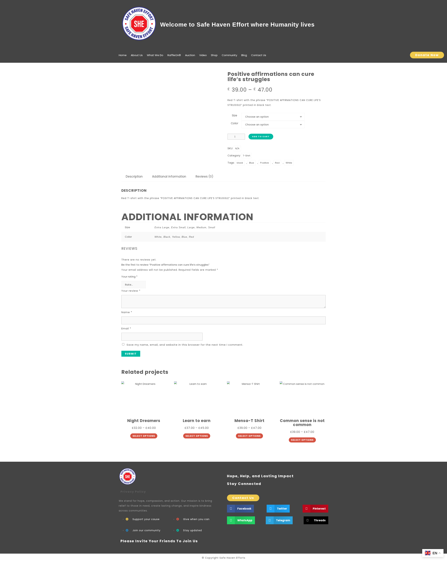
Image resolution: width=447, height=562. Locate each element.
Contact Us (258, 55)
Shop (214, 55)
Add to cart (261, 136)
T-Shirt (246, 155)
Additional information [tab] (169, 176)
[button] (240, 509)
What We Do (155, 55)
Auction (190, 55)
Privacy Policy (133, 492)
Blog (244, 55)
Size (234, 115)
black (240, 162)
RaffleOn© (174, 55)
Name (126, 312)
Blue (251, 162)
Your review (130, 291)
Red (277, 162)
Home (123, 55)
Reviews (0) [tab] (204, 176)
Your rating (129, 276)
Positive (264, 162)
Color (234, 123)
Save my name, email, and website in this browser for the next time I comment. (185, 345)
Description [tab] (134, 176)
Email (126, 328)
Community (229, 55)
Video (203, 55)
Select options (144, 436)
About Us (137, 55)
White (289, 162)
